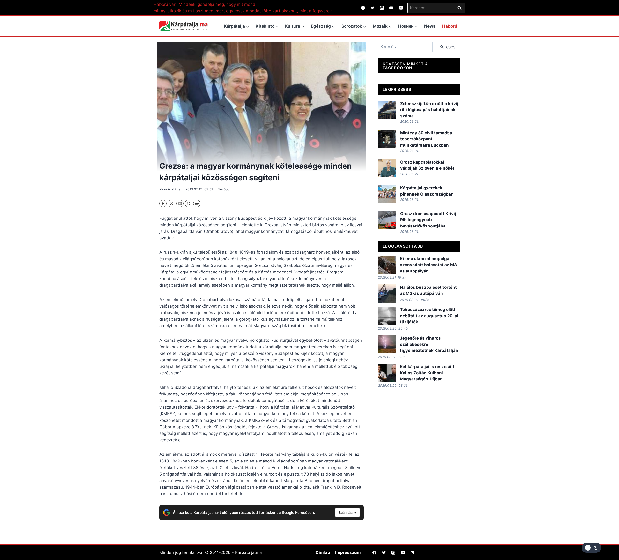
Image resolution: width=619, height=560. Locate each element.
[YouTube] (391, 8)
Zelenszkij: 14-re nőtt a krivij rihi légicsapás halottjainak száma (429, 109)
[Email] (180, 203)
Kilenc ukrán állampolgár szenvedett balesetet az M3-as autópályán (429, 264)
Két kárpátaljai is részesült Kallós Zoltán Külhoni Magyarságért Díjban (427, 372)
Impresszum (348, 552)
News (429, 26)
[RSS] (401, 8)
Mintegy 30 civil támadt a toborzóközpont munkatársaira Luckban (426, 139)
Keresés (447, 46)
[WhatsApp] (188, 203)
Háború (449, 26)
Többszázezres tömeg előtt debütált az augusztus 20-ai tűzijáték (429, 315)
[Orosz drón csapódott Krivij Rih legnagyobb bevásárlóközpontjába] (387, 220)
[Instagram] (382, 8)
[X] (171, 203)
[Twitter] (372, 8)
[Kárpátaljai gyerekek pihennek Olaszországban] (387, 194)
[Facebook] (363, 8)
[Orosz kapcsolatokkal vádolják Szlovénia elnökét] (387, 168)
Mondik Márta (170, 189)
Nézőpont (225, 189)
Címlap (323, 552)
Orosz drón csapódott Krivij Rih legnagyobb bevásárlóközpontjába (428, 219)
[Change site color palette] (591, 548)
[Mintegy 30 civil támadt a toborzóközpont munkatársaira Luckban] (387, 139)
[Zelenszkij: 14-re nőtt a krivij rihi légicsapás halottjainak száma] (387, 110)
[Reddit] (196, 203)
